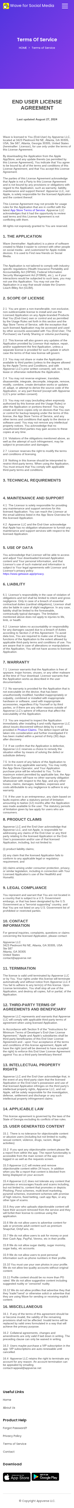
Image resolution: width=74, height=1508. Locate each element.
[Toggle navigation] (65, 6)
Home (23, 48)
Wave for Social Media (32, 5)
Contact (9, 1452)
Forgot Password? (15, 1428)
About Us (9, 1408)
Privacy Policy (12, 1436)
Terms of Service (14, 1444)
